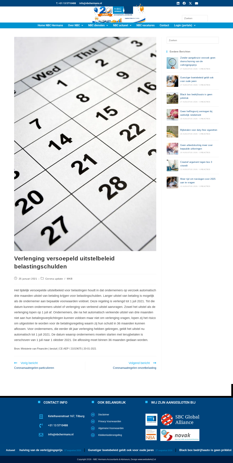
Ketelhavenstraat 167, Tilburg (66, 416)
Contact (164, 25)
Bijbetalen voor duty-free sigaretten (198, 130)
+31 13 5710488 (58, 425)
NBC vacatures (145, 25)
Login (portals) (183, 25)
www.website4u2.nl (147, 459)
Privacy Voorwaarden (109, 421)
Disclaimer (103, 414)
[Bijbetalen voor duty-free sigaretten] (172, 132)
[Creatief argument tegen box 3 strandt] (172, 165)
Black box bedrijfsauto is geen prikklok (192, 450)
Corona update (54, 278)
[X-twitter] (190, 3)
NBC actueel (120, 25)
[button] (75, 25)
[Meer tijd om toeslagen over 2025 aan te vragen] (172, 182)
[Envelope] (196, 3)
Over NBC (74, 25)
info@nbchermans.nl (61, 434)
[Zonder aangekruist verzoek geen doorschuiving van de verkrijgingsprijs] (172, 63)
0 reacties (205, 69)
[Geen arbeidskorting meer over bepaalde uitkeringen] (172, 148)
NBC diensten (96, 25)
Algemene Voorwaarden (111, 428)
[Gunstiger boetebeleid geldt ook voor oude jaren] (172, 81)
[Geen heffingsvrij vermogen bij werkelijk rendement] (172, 115)
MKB (69, 278)
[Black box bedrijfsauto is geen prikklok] (172, 98)
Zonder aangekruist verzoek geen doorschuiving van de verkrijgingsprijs (197, 61)
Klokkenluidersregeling (110, 435)
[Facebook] (184, 3)
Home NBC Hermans (50, 25)
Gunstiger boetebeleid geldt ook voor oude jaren (108, 450)
